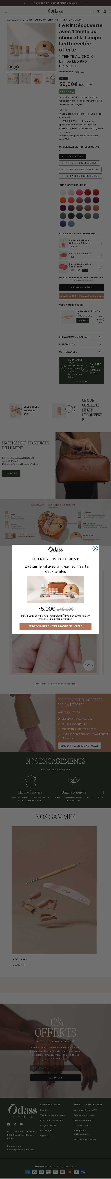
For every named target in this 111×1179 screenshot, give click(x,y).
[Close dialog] (95, 548)
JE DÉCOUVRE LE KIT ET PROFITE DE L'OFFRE (55, 626)
